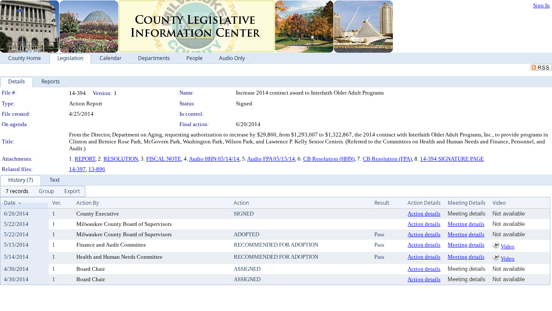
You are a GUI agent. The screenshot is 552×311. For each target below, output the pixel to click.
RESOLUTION (121, 159)
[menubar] (42, 191)
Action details (424, 213)
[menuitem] (17, 191)
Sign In (541, 5)
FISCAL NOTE (163, 159)
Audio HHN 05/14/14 (214, 159)
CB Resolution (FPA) (387, 159)
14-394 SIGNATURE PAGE (452, 159)
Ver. (56, 202)
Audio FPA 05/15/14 (271, 159)
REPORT (85, 159)
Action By (87, 202)
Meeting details (466, 224)
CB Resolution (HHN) (328, 159)
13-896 (96, 169)
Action (241, 202)
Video (507, 246)
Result (381, 202)
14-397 (77, 169)
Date (10, 202)
